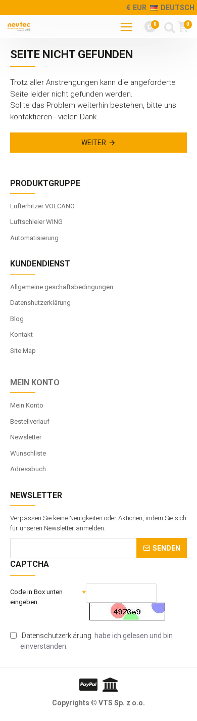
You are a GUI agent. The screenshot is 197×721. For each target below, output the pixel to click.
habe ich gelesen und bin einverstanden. (96, 641)
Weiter (93, 143)
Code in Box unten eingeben (36, 597)
